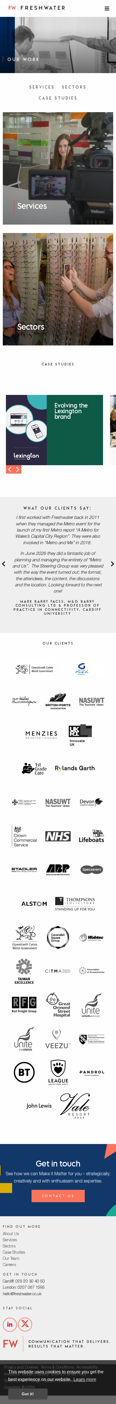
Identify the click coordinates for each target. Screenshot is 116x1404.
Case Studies (58, 98)
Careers (9, 1265)
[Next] (17, 469)
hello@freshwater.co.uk (22, 1294)
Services (42, 87)
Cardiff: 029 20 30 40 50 (24, 1282)
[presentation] (3, 565)
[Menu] (107, 8)
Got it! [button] (28, 1394)
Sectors (74, 87)
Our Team (11, 1259)
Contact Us (58, 1196)
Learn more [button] (84, 1379)
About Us (11, 1234)
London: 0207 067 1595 (24, 1288)
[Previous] (10, 469)
